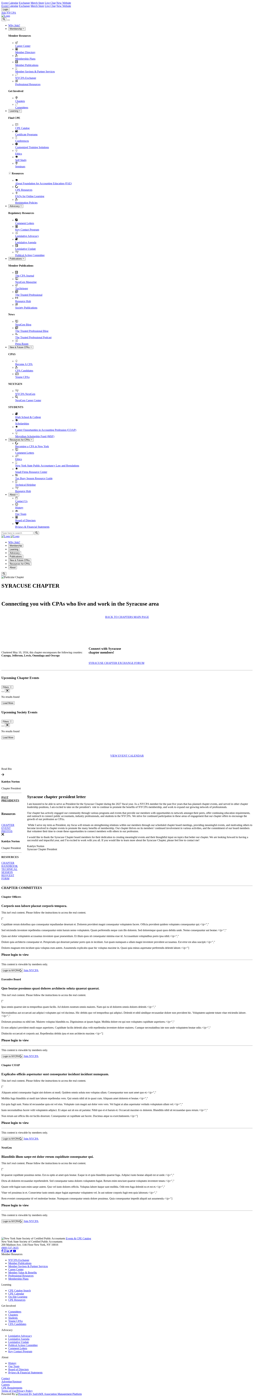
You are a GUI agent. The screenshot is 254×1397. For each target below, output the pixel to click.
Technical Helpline (25, 484)
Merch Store (37, 2)
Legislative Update (25, 248)
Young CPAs (22, 377)
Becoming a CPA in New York (32, 446)
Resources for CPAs (20, 440)
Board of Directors (25, 520)
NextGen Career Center (28, 400)
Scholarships (22, 423)
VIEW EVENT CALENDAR (127, 755)
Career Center (22, 45)
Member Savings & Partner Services (35, 71)
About (13, 494)
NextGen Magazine (26, 282)
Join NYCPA (8, 12)
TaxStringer (21, 288)
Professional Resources (27, 84)
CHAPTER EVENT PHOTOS (7, 828)
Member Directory (25, 52)
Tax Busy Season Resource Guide (34, 478)
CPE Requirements (11, 1387)
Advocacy (15, 206)
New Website (63, 2)
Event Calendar (9, 2)
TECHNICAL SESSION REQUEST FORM (9, 874)
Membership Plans (25, 58)
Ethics (18, 153)
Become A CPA (24, 364)
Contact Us (21, 501)
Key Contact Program (27, 229)
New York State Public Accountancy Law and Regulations (47, 465)
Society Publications (26, 307)
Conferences (22, 140)
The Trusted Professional (28, 294)
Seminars (20, 166)
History (19, 507)
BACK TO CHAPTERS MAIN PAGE (127, 616)
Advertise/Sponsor (11, 1381)
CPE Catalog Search (19, 1290)
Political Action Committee (30, 255)
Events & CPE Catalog (78, 1238)
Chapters (20, 101)
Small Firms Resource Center (31, 472)
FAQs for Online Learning (29, 196)
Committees (21, 107)
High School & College (28, 417)
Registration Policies (26, 202)
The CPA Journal (24, 275)
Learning (14, 111)
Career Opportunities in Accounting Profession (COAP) (45, 429)
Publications (16, 258)
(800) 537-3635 (9, 1247)
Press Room (21, 343)
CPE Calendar (16, 1293)
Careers (5, 1384)
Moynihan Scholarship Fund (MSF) (34, 436)
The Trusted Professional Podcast (33, 337)
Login (5, 9)
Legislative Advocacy (27, 236)
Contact (5, 1378)
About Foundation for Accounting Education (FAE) (43, 183)
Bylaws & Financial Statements (32, 526)
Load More (8, 703)
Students (13, 1317)
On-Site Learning (17, 1296)
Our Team (20, 514)
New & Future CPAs (20, 347)
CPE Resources (23, 189)
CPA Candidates (24, 370)
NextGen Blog (23, 324)
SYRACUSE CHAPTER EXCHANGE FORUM (116, 662)
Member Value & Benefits (22, 1272)
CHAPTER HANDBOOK (9, 864)
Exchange (24, 2)
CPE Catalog (22, 128)
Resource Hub (23, 301)
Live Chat (50, 2)
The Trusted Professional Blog (31, 331)
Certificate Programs (26, 134)
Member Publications (26, 65)
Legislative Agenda (25, 242)
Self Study (21, 160)
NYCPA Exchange (25, 77)
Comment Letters (24, 223)
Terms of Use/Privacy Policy (17, 1390)
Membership (16, 29)
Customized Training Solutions (32, 147)
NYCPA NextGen (25, 393)
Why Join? (14, 25)
